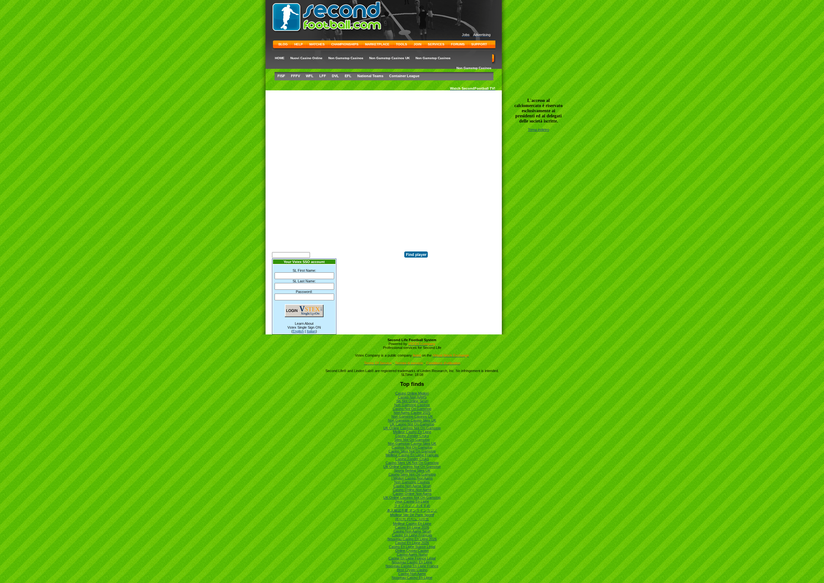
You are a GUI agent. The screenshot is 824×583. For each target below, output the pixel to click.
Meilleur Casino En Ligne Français (412, 455)
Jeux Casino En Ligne (412, 501)
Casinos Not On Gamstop (412, 447)
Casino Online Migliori (412, 393)
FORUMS (458, 44)
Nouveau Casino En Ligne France (412, 566)
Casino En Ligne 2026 (412, 527)
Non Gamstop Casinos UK (389, 58)
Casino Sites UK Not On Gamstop (412, 463)
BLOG (283, 44)
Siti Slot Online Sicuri (412, 401)
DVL (335, 76)
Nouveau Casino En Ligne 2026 (412, 539)
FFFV (295, 76)
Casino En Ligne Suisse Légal (412, 547)
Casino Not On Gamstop (412, 409)
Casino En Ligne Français (412, 535)
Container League (404, 76)
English (298, 331)
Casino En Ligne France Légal (412, 558)
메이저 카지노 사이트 (412, 519)
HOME (280, 58)
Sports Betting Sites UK (412, 470)
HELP (298, 44)
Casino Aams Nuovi (412, 554)
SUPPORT (479, 44)
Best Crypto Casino (412, 570)
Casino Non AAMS (412, 397)
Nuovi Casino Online (306, 58)
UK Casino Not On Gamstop (412, 424)
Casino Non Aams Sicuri (412, 486)
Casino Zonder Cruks (412, 436)
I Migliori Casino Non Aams (412, 478)
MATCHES (317, 44)
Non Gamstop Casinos (345, 58)
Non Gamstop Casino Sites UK (412, 420)
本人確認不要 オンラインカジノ (412, 510)
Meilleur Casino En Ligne (412, 432)
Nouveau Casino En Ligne (412, 562)
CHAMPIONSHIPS (345, 44)
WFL (310, 76)
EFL (348, 76)
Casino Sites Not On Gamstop (412, 451)
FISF (281, 76)
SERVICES (436, 44)
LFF (322, 76)
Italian (311, 331)
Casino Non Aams (412, 574)
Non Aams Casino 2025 (412, 412)
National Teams (370, 76)
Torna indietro (538, 130)
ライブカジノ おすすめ (412, 505)
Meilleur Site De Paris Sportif (412, 515)
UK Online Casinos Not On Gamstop (412, 428)
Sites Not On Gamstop (412, 440)
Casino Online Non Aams (412, 490)
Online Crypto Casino (412, 550)
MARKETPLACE (377, 44)
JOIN (417, 44)
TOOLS (401, 44)
